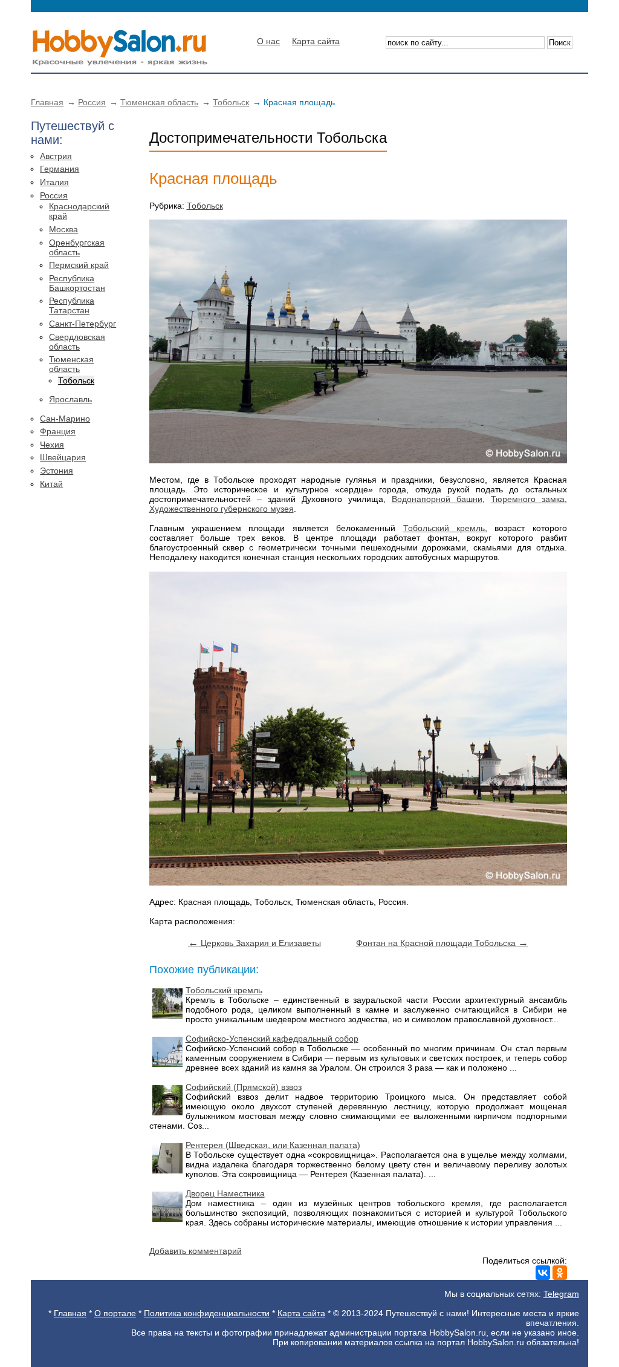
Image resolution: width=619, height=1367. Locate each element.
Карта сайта (316, 41)
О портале (115, 1313)
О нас (268, 41)
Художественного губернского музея (221, 509)
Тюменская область (159, 102)
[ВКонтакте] (543, 1272)
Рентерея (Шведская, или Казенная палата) (273, 1145)
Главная (47, 102)
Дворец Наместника (225, 1193)
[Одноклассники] (560, 1272)
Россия (92, 102)
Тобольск (231, 102)
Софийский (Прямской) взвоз (244, 1087)
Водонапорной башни (437, 499)
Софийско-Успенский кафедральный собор (272, 1038)
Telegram (561, 1294)
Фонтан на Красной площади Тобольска (442, 943)
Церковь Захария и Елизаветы (254, 943)
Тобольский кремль (444, 528)
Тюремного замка (528, 499)
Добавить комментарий (195, 1251)
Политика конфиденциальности (207, 1313)
